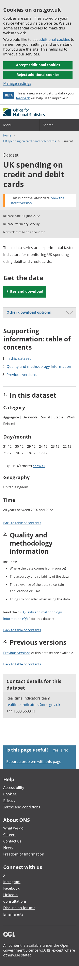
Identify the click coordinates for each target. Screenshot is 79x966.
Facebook (11, 888)
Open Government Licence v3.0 (36, 948)
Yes (56, 750)
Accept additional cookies (38, 65)
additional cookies (54, 39)
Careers (9, 834)
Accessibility (13, 787)
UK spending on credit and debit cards (30, 141)
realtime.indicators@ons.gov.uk (33, 704)
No (65, 750)
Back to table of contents (22, 523)
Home (7, 135)
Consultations (15, 901)
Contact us (12, 841)
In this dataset (18, 358)
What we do (13, 828)
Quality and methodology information (38, 366)
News (8, 847)
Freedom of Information (23, 854)
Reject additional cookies (38, 74)
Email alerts (13, 914)
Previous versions (21, 374)
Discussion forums (19, 907)
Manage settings (17, 83)
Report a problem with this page (33, 761)
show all (39, 466)
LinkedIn (10, 894)
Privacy (9, 800)
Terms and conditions (21, 807)
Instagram (11, 881)
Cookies (10, 794)
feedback (23, 98)
